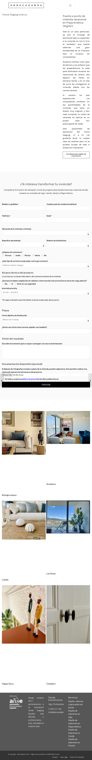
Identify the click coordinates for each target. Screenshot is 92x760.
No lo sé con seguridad (26, 284)
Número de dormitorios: (56, 240)
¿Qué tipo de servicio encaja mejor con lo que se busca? (25, 261)
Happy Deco (8, 683)
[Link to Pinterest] (82, 5)
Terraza (8, 255)
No (45, 255)
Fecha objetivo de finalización (14, 315)
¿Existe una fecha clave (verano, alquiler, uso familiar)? (24, 327)
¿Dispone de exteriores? (12, 252)
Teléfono (6, 216)
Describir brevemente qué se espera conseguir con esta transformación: (32, 343)
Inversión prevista (9, 288)
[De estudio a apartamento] (90, 380)
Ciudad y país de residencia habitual (61, 204)
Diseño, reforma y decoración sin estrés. (75, 704)
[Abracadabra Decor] (26, 5)
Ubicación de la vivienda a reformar (16, 229)
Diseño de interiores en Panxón (74, 742)
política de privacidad (31, 379)
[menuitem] (70, 5)
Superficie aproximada (11, 240)
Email (49, 216)
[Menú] (70, 5)
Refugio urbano (9, 495)
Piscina (28, 255)
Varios (37, 255)
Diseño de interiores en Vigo (74, 713)
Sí (12, 284)
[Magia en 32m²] (2, 380)
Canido (5, 579)
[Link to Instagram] (78, 5)
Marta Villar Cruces (53, 754)
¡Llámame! (78, 147)
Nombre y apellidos (10, 204)
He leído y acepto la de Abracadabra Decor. (32, 379)
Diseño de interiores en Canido (74, 732)
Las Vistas (51, 573)
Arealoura (51, 484)
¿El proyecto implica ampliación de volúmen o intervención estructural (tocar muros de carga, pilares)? (44, 281)
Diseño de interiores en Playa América (74, 723)
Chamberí (50, 683)
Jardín (17, 255)
